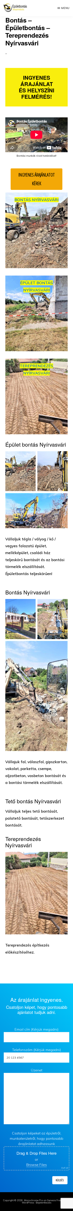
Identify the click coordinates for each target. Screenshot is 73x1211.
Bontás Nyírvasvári (37, 199)
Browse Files (36, 1164)
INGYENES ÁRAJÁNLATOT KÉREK (36, 179)
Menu (65, 8)
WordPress (28, 1202)
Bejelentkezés (43, 1202)
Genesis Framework (58, 1200)
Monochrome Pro (33, 1200)
